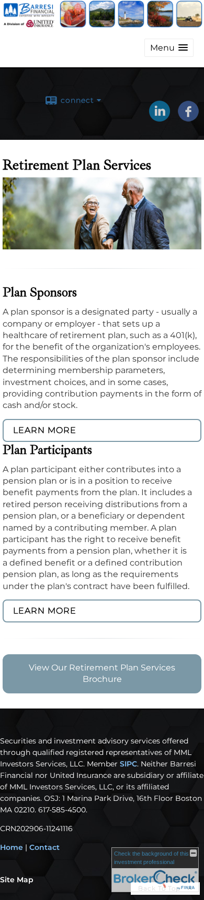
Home (11, 847)
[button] (169, 48)
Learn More (44, 430)
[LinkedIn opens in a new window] (159, 118)
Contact (44, 847)
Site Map (16, 879)
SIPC (128, 764)
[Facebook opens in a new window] (188, 118)
